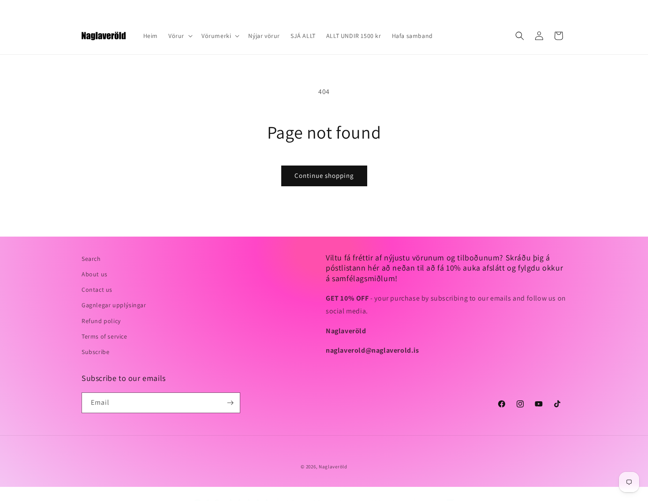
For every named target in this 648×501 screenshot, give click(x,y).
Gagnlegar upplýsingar (114, 305)
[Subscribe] (230, 402)
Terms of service (104, 336)
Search (91, 259)
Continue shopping (324, 175)
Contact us (97, 290)
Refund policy (101, 321)
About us (95, 274)
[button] (179, 35)
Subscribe (95, 352)
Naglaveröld (333, 466)
